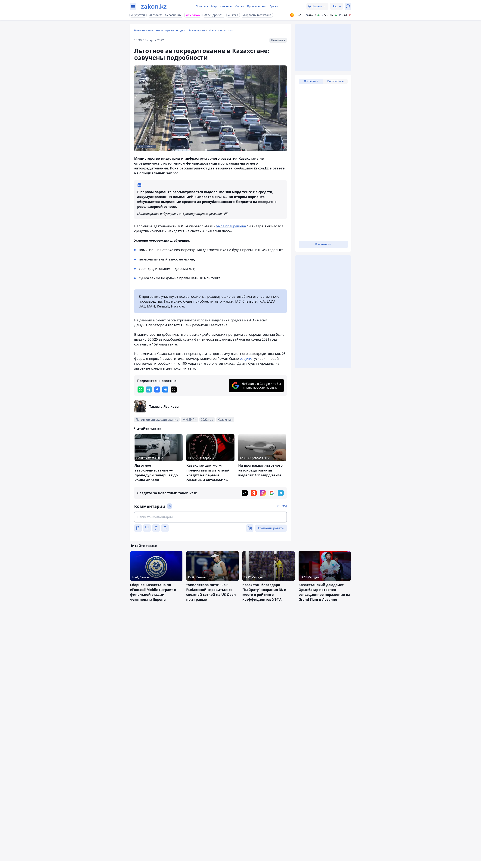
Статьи (239, 6)
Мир (214, 6)
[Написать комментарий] (210, 517)
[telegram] (148, 389)
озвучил (246, 358)
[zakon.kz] (154, 6)
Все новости (197, 30)
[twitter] (173, 389)
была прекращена (231, 226)
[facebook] (157, 389)
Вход (284, 506)
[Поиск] (348, 6)
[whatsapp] (140, 389)
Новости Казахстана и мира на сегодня (159, 30)
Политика (202, 6)
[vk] (165, 389)
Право (273, 6)
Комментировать (271, 528)
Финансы (226, 6)
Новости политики (221, 30)
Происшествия (256, 6)
